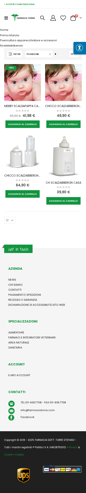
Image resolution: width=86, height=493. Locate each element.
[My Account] (53, 18)
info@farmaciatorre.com (38, 410)
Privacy (73, 447)
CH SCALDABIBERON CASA (63, 183)
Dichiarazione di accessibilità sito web (36, 305)
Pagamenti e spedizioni (24, 295)
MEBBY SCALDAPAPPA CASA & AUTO (22, 106)
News (12, 280)
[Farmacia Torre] (23, 18)
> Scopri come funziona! (19, 4)
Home (4, 30)
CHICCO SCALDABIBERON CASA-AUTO (63, 106)
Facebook (28, 417)
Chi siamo (15, 285)
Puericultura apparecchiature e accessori (28, 40)
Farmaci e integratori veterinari (32, 337)
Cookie (8, 454)
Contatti (15, 290)
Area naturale (18, 343)
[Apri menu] (79, 48)
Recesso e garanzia (22, 300)
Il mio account (19, 375)
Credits (19, 454)
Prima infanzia (9, 35)
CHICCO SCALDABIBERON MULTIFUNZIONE (22, 176)
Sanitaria (15, 348)
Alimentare (16, 332)
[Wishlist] (63, 18)
